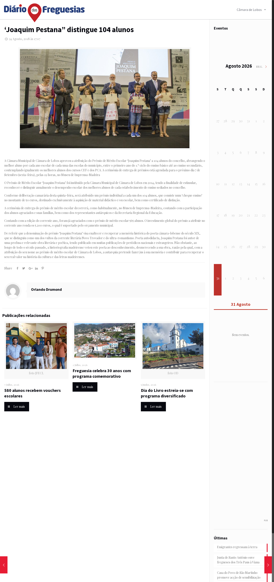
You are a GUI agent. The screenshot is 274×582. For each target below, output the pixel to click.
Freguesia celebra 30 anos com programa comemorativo (102, 373)
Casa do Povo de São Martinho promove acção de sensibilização (239, 575)
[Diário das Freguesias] (44, 11)
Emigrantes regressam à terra (237, 547)
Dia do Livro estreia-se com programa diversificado (167, 393)
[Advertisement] (243, 452)
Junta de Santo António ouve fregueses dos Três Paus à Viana (238, 559)
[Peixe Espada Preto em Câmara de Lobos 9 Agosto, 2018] (3, 564)
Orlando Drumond (46, 289)
